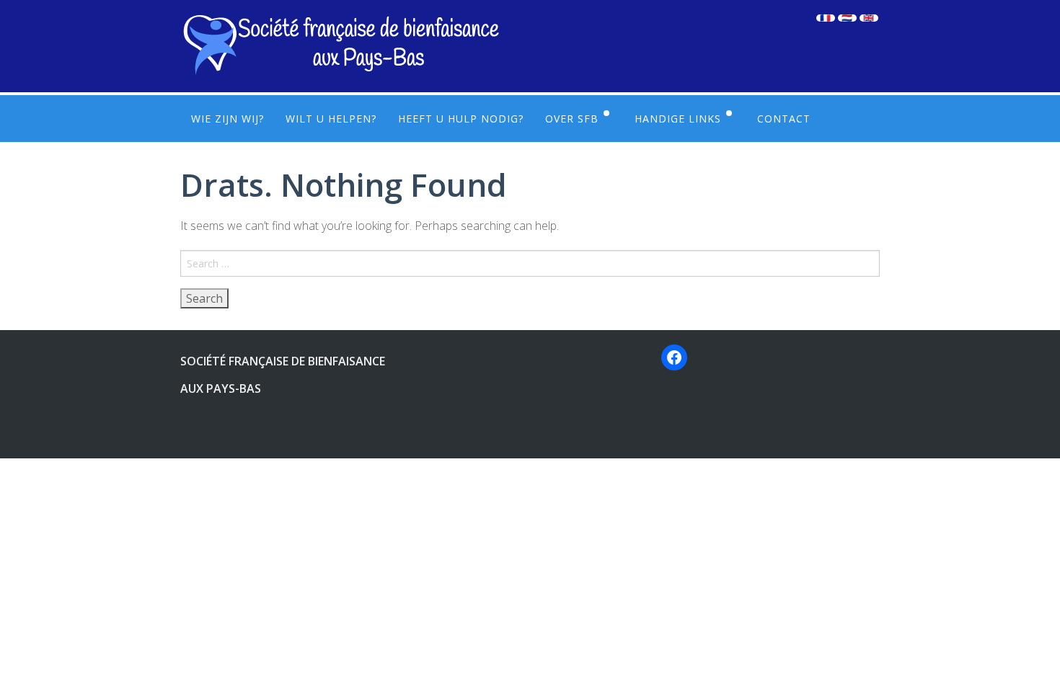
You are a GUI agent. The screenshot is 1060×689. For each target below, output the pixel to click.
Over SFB (572, 118)
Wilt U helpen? (331, 118)
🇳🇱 (847, 18)
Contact (784, 118)
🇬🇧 (869, 18)
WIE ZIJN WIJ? (227, 118)
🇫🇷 (825, 18)
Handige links (678, 118)
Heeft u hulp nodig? (461, 118)
